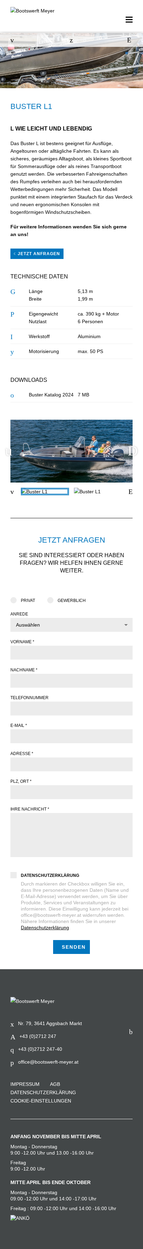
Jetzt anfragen (38, 253)
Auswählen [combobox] (28, 625)
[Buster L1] (45, 491)
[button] (133, 451)
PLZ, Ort (21, 781)
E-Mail (18, 725)
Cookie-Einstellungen (40, 1101)
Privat (28, 600)
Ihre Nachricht (29, 809)
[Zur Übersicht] (71, 39)
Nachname (23, 670)
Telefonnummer (29, 698)
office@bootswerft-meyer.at (48, 1062)
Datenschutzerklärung (50, 875)
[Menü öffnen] (129, 20)
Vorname (22, 642)
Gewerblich (72, 600)
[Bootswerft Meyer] (36, 11)
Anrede (19, 614)
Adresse (21, 754)
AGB (55, 1084)
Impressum (25, 1084)
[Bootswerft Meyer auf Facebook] (131, 1032)
